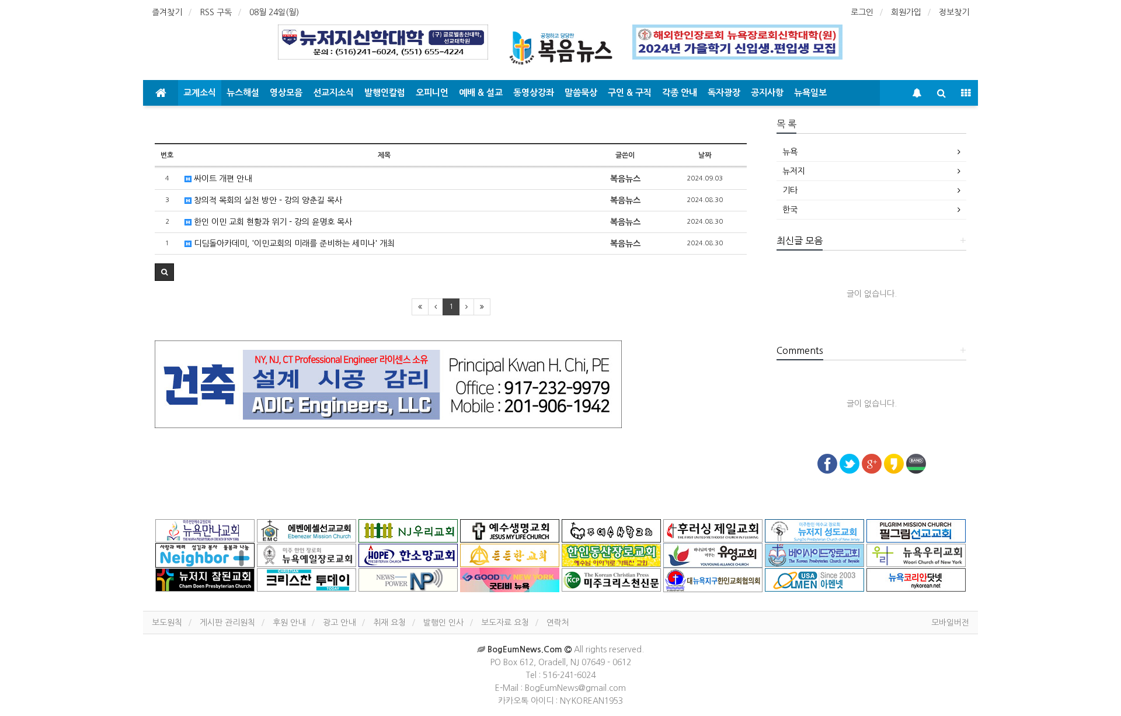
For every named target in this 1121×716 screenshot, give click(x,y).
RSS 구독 (216, 12)
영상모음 (286, 92)
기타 (790, 190)
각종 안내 (679, 92)
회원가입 (906, 12)
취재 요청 (389, 622)
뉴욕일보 (810, 92)
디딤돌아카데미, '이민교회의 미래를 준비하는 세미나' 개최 (293, 243)
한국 (790, 210)
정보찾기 (954, 12)
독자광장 (724, 92)
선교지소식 (333, 92)
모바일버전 (950, 622)
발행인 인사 (443, 622)
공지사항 (767, 92)
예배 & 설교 (481, 92)
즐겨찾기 (167, 12)
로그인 (862, 12)
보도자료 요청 (505, 622)
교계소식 (199, 92)
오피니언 (432, 92)
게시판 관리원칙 (227, 622)
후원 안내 (289, 622)
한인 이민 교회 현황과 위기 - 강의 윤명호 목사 (272, 222)
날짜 (704, 155)
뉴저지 (793, 171)
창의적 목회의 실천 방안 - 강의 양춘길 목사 (267, 200)
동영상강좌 (533, 92)
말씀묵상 (581, 92)
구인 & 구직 (630, 92)
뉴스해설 (243, 92)
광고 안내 (339, 622)
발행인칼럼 (384, 92)
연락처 (557, 622)
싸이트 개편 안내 (222, 179)
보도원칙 (167, 622)
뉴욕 (790, 152)
